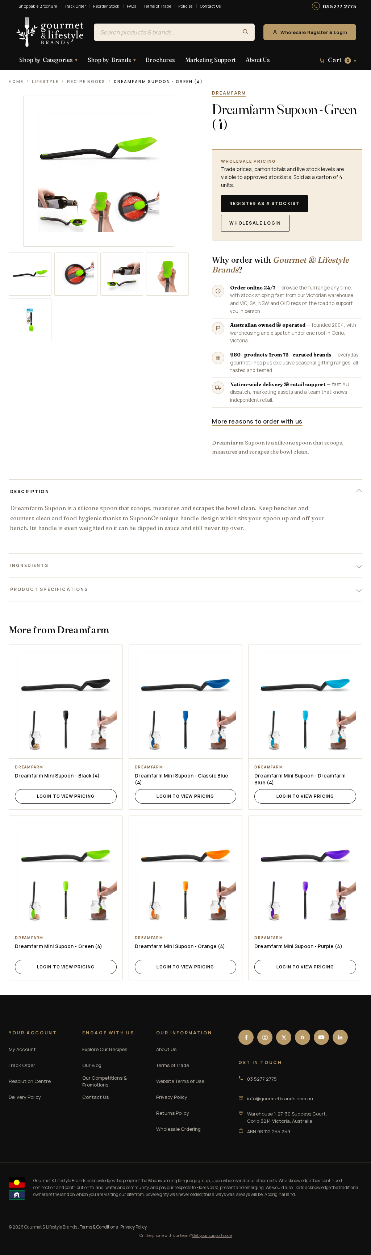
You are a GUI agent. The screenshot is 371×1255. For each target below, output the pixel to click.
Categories (48, 59)
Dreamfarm (229, 93)
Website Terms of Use (180, 1081)
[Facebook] (246, 1037)
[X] (283, 1037)
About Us (258, 59)
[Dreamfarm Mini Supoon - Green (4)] (65, 872)
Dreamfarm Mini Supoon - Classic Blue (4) (181, 779)
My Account (22, 1049)
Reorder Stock (106, 6)
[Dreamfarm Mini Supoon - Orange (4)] (185, 872)
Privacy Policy (171, 1097)
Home (16, 81)
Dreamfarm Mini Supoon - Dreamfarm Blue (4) (300, 779)
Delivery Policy (25, 1097)
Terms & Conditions (99, 1227)
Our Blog (91, 1065)
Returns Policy (172, 1113)
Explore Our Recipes (104, 1049)
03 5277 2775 (339, 6)
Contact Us (210, 6)
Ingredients (29, 565)
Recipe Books (86, 81)
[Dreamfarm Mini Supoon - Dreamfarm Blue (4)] (305, 701)
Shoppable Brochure (37, 6)
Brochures (160, 59)
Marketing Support (210, 59)
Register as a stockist (264, 203)
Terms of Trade (157, 6)
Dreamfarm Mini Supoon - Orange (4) (180, 946)
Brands (112, 59)
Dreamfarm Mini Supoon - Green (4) (58, 946)
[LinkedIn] (340, 1037)
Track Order (75, 6)
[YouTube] (321, 1037)
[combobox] (165, 32)
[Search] (245, 32)
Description (29, 491)
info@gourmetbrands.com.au (280, 1098)
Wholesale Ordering (178, 1129)
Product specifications (49, 589)
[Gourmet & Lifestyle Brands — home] (50, 32)
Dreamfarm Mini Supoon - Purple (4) (298, 946)
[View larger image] (30, 274)
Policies (185, 6)
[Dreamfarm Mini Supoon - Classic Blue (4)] (185, 701)
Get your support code (212, 1235)
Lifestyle (45, 81)
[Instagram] (264, 1037)
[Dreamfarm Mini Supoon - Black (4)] (65, 701)
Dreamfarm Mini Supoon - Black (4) (57, 775)
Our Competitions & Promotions (104, 1081)
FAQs (132, 6)
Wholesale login (255, 223)
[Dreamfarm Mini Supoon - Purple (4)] (305, 872)
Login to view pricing (66, 796)
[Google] (302, 1037)
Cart (342, 60)
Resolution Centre (30, 1081)
